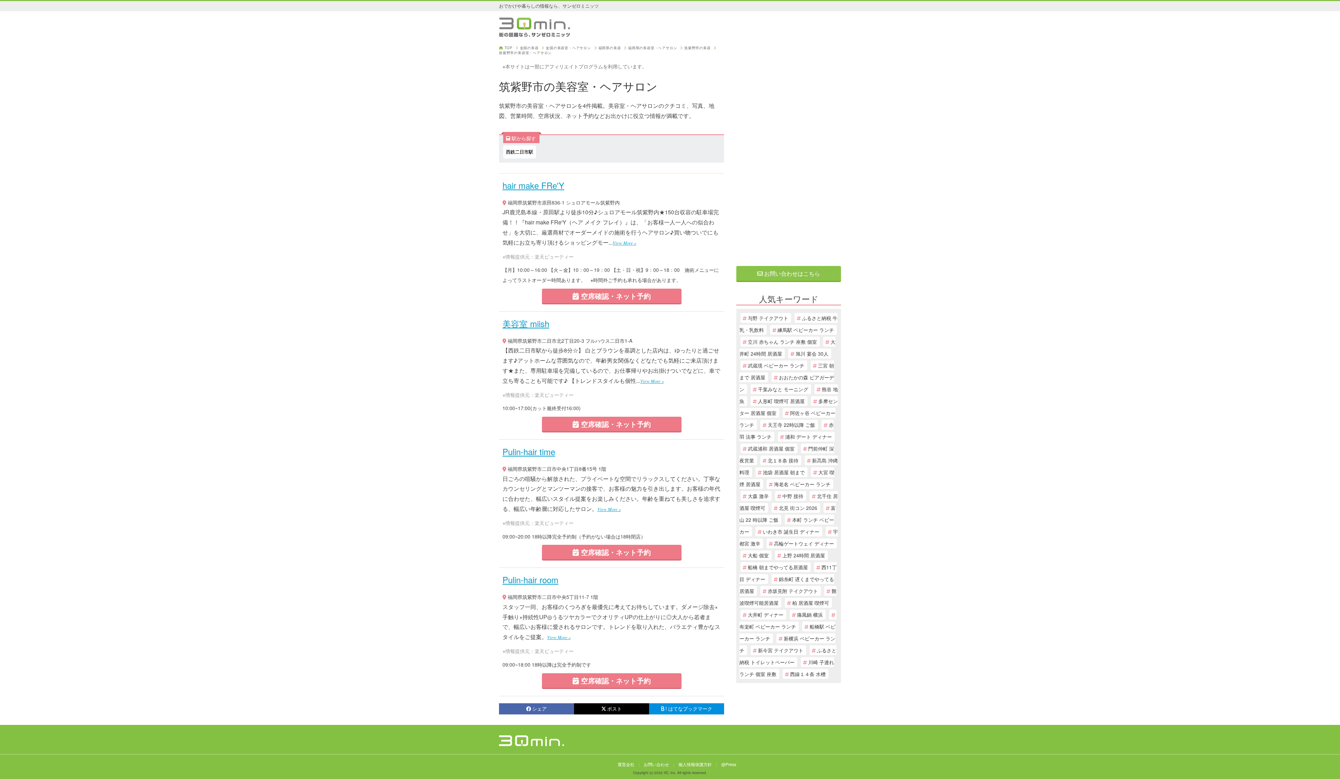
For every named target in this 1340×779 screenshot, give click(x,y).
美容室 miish (525, 323)
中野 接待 (792, 495)
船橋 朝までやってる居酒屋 (778, 567)
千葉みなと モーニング (783, 389)
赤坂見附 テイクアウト (793, 590)
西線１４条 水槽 (808, 673)
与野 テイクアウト (768, 317)
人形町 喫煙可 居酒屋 (781, 401)
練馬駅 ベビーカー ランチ (805, 329)
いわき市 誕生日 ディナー (791, 531)
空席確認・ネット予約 (615, 296)
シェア (539, 708)
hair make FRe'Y (533, 185)
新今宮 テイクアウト (780, 650)
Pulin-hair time (528, 451)
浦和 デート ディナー (808, 436)
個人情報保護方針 (695, 764)
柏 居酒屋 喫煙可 (810, 602)
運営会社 (626, 764)
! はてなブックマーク (688, 708)
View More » (624, 243)
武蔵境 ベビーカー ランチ (776, 365)
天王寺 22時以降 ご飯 (791, 424)
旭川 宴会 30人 (812, 353)
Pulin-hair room (530, 579)
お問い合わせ (656, 764)
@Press (728, 764)
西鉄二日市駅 (519, 151)
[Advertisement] (788, 150)
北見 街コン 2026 (798, 507)
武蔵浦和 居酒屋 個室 (771, 448)
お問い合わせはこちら (791, 273)
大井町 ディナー (765, 614)
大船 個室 (758, 555)
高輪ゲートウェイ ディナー (804, 543)
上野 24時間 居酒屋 (803, 555)
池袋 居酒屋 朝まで (784, 472)
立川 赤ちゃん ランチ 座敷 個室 (782, 341)
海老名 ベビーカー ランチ (802, 484)
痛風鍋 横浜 (810, 614)
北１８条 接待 (783, 460)
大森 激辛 (758, 495)
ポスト (614, 708)
